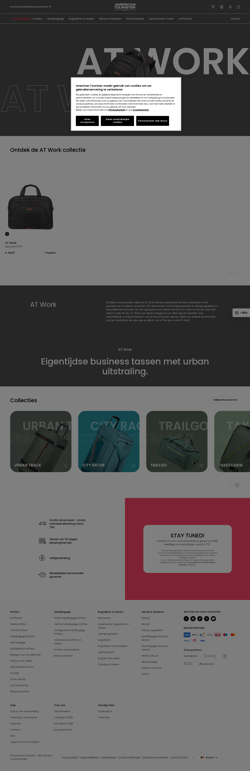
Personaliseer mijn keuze (152, 120)
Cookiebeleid (140, 109)
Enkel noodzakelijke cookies (117, 121)
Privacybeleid (117, 109)
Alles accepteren (87, 121)
